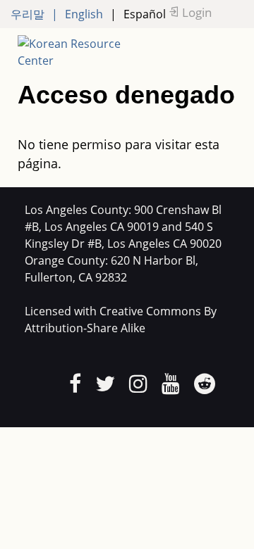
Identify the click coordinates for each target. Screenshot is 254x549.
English (84, 14)
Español (144, 14)
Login (197, 12)
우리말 (27, 14)
